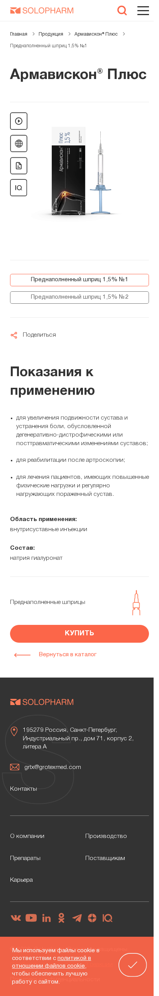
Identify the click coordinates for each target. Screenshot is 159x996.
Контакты (23, 789)
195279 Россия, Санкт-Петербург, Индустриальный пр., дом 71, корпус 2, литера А (78, 739)
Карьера (21, 880)
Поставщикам (105, 858)
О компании (27, 836)
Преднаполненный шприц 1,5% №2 (80, 297)
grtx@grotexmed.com (52, 767)
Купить (79, 633)
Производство (106, 836)
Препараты (25, 858)
